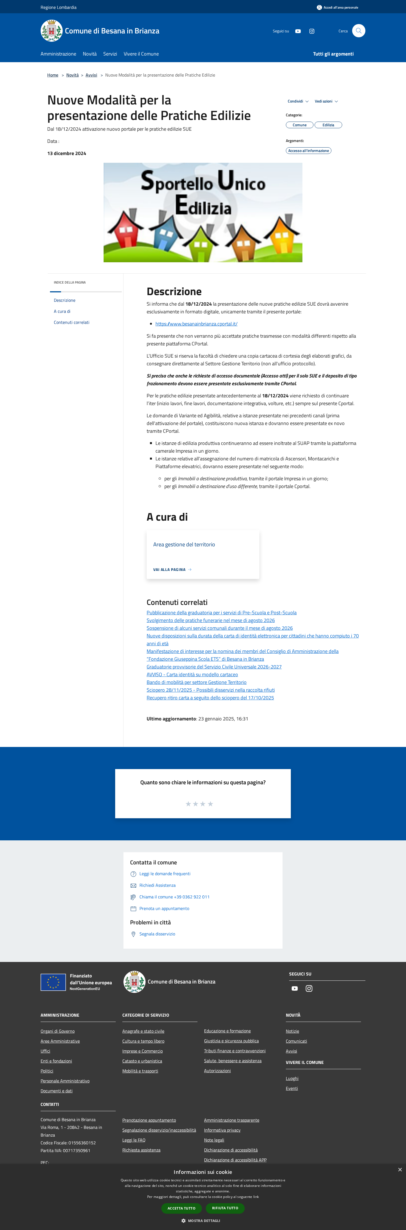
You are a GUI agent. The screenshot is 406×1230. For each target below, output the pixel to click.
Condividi (296, 101)
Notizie (292, 1031)
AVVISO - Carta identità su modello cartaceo (192, 674)
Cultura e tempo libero (143, 1041)
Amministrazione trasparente (231, 1120)
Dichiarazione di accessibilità (231, 1150)
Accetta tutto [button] (182, 1208)
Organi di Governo (58, 1031)
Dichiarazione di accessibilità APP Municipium (235, 1163)
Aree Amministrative (60, 1041)
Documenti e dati (57, 1090)
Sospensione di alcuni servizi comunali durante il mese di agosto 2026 (220, 628)
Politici (47, 1071)
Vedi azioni (324, 101)
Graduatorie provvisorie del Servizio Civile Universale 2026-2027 (214, 666)
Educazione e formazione (227, 1030)
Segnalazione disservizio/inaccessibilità (159, 1130)
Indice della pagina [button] (70, 282)
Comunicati (296, 1041)
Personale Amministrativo (65, 1080)
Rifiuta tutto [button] (225, 1208)
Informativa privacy (222, 1130)
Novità (72, 75)
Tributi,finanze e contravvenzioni (235, 1050)
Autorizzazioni (217, 1070)
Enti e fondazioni (56, 1061)
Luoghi (292, 1078)
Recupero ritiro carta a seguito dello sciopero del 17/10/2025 (210, 697)
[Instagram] (309, 30)
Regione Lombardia (59, 7)
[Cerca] (358, 30)
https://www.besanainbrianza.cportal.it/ (196, 323)
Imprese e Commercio (142, 1051)
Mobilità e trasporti (140, 1071)
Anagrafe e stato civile (143, 1031)
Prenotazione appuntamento (149, 1120)
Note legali (214, 1140)
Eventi (292, 1088)
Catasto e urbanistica (142, 1061)
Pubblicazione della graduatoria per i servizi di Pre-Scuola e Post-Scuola (222, 612)
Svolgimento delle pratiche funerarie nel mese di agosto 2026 (211, 620)
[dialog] (203, 1197)
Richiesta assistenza (141, 1150)
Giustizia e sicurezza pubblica (231, 1040)
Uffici (45, 1051)
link (256, 1196)
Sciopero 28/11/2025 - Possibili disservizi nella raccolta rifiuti (211, 690)
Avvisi (91, 75)
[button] (203, 1220)
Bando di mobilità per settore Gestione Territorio (197, 682)
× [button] (400, 1170)
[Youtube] (295, 30)
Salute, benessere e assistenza (233, 1060)
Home (52, 75)
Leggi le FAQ (134, 1140)
